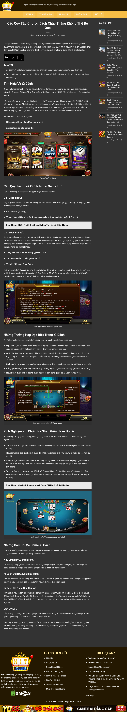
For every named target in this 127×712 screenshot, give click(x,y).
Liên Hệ (98, 14)
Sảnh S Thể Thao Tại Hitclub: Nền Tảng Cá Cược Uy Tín (114, 34)
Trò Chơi (63, 14)
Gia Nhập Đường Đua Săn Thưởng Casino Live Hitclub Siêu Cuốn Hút (115, 118)
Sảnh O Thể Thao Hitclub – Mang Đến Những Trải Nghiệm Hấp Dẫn (114, 51)
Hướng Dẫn (81, 14)
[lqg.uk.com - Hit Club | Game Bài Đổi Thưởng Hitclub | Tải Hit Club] (11, 5)
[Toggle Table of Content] (18, 58)
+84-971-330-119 (104, 662)
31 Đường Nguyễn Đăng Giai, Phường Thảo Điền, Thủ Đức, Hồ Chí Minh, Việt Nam (106, 679)
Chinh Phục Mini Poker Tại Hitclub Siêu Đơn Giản (114, 102)
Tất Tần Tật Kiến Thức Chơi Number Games (115, 134)
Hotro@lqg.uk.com (102, 667)
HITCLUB (29, 14)
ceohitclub (60, 35)
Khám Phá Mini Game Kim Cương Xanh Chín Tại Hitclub (114, 69)
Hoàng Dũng (99, 671)
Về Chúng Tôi (45, 14)
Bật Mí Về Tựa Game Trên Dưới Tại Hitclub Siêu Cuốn (113, 86)
